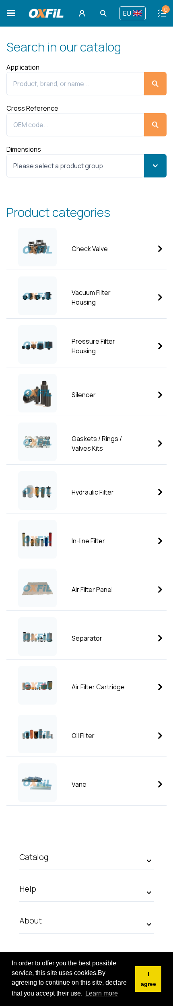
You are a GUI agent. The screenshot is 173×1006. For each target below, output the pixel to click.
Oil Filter (83, 735)
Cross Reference (32, 108)
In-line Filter (88, 540)
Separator (87, 638)
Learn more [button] (101, 993)
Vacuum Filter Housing (91, 297)
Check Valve (90, 248)
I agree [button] (148, 979)
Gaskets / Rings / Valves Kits (97, 443)
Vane (79, 784)
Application (22, 67)
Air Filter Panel (92, 589)
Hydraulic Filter (93, 492)
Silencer (84, 394)
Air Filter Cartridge (98, 686)
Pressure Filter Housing (93, 346)
